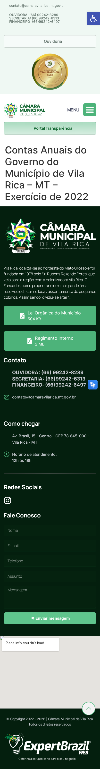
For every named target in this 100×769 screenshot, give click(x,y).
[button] (93, 18)
